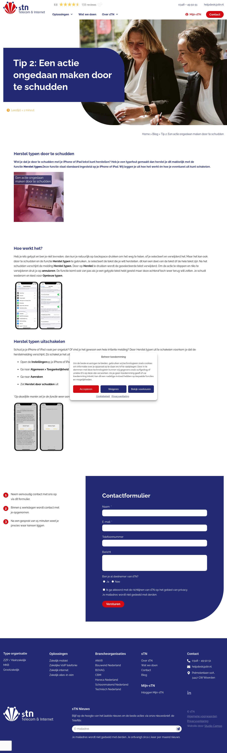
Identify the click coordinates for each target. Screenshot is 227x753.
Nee (117, 581)
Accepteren (86, 389)
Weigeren (113, 389)
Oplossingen (60, 14)
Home (146, 134)
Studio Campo (213, 726)
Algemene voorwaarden (202, 716)
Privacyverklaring (120, 396)
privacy (182, 589)
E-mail (106, 521)
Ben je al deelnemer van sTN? (120, 576)
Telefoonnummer (112, 536)
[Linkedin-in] (189, 693)
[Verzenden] (178, 728)
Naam (106, 506)
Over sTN (108, 14)
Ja (107, 581)
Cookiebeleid (103, 396)
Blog (155, 134)
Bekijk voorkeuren (141, 389)
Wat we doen (87, 14)
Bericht (106, 552)
